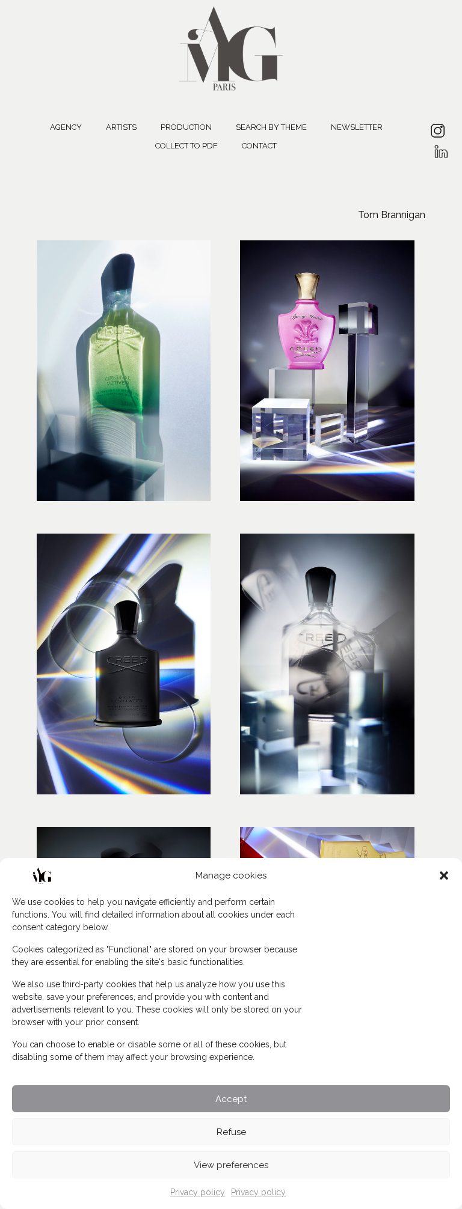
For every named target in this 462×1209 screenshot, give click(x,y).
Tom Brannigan (391, 215)
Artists (121, 127)
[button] (444, 875)
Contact (259, 145)
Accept (231, 1099)
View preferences (231, 1165)
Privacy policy (197, 1192)
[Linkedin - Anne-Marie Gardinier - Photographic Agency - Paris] (440, 147)
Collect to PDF (186, 145)
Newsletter (357, 127)
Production (186, 127)
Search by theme (271, 127)
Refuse (231, 1132)
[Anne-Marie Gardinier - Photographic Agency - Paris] (231, 46)
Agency (66, 127)
